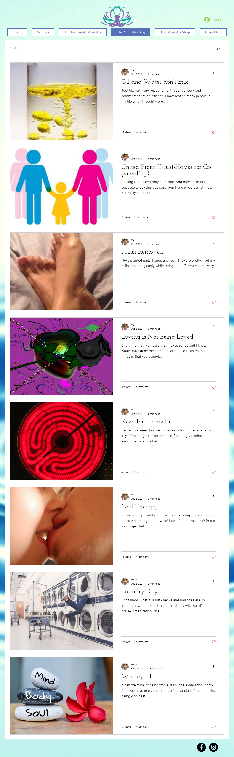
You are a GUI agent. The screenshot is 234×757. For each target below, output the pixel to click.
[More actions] (215, 72)
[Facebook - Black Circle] (201, 747)
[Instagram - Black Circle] (213, 747)
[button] (218, 49)
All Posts (15, 49)
